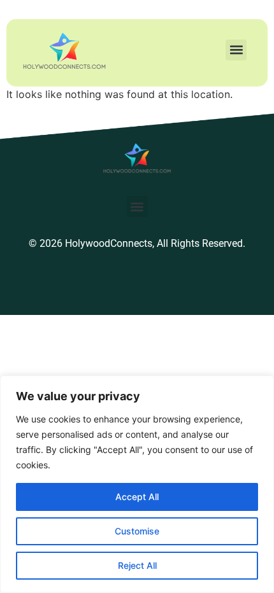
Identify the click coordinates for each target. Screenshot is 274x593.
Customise (137, 531)
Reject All (137, 565)
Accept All (137, 496)
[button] (236, 49)
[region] (137, 484)
